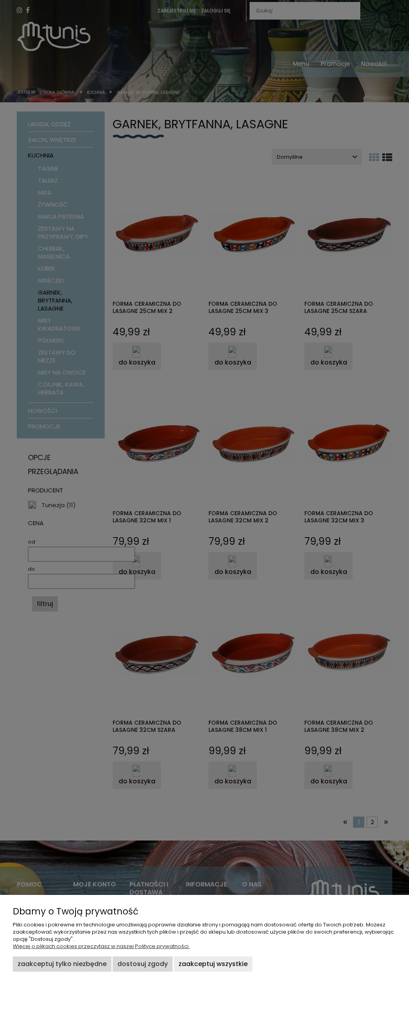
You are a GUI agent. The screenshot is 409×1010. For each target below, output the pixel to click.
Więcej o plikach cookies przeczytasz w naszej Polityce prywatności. (101, 946)
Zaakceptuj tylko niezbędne (62, 963)
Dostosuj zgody (142, 963)
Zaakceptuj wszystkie (213, 963)
